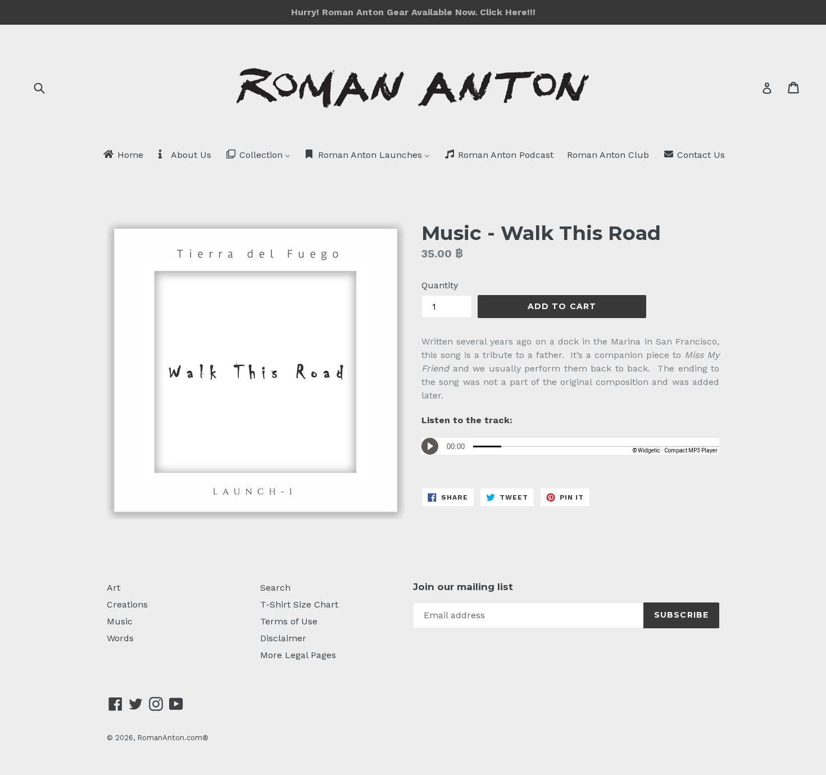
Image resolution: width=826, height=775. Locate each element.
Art (113, 587)
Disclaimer (283, 638)
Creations (127, 604)
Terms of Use (288, 621)
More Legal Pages (298, 655)
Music (120, 621)
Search (275, 587)
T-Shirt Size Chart (299, 604)
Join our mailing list (463, 586)
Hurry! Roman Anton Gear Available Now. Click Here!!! (413, 12)
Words (120, 638)
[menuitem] (122, 156)
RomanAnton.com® (172, 737)
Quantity (439, 285)
